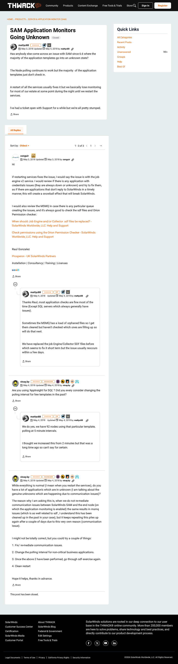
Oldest (23, 145)
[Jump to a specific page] (100, 146)
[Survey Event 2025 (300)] (77, 381)
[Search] (134, 5)
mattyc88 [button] (23, 45)
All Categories (124, 37)
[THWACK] (24, 5)
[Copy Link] (72, 48)
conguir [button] (24, 155)
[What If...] (49, 45)
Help (119, 61)
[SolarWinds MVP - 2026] (72, 381)
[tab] (15, 130)
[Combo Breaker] (63, 381)
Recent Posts (124, 42)
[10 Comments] (44, 45)
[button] (13, 46)
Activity (121, 47)
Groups (121, 56)
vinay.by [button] (24, 381)
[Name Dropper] (58, 381)
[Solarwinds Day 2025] (68, 381)
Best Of (121, 66)
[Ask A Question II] (33, 156)
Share (14, 114)
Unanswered (142, 52)
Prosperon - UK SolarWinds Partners (34, 256)
